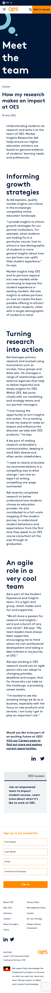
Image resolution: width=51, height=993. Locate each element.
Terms (6, 930)
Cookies (30, 913)
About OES (8, 902)
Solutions (7, 913)
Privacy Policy (33, 902)
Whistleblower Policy (36, 908)
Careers (7, 919)
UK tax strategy (34, 919)
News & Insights (10, 924)
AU (7, 3)
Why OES (7, 908)
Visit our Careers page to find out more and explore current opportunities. (24, 744)
